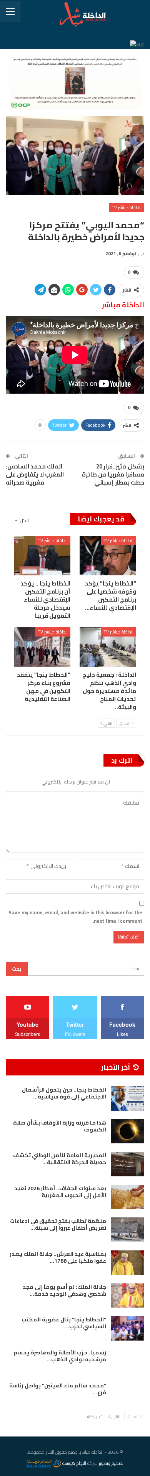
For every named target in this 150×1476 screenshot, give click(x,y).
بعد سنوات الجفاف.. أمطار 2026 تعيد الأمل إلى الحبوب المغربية (60, 1191)
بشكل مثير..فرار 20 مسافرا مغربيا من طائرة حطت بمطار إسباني (113, 474)
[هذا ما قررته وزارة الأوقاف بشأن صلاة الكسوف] (127, 1131)
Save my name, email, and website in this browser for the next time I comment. (75, 916)
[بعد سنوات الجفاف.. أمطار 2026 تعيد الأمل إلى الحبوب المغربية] (127, 1197)
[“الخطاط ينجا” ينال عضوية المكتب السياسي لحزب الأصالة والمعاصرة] (127, 1328)
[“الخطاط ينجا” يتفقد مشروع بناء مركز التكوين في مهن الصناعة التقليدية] (42, 647)
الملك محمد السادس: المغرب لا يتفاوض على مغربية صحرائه (35, 474)
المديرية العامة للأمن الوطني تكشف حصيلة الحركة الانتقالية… (59, 1158)
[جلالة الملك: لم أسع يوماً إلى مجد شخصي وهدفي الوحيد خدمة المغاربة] (127, 1295)
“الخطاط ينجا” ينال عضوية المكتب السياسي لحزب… (64, 1322)
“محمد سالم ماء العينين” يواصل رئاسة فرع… (57, 1388)
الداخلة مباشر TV (127, 207)
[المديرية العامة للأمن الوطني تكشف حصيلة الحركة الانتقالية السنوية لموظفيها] (127, 1164)
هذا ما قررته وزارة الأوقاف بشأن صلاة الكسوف (59, 1126)
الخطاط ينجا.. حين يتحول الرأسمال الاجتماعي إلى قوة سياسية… (64, 1093)
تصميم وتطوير (111, 1463)
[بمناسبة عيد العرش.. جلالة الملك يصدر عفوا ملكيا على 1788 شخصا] (127, 1262)
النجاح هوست (73, 1463)
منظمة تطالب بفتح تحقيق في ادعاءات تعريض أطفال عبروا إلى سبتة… (58, 1224)
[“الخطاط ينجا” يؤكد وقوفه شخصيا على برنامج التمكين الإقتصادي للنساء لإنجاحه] (108, 556)
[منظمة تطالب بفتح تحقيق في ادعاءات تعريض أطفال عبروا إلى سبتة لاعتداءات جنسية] (127, 1229)
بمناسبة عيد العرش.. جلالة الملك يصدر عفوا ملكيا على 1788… (58, 1257)
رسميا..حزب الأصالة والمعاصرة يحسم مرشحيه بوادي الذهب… (59, 1355)
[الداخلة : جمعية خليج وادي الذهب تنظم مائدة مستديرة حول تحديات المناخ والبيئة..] (108, 647)
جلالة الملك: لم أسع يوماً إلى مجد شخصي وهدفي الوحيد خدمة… (64, 1290)
